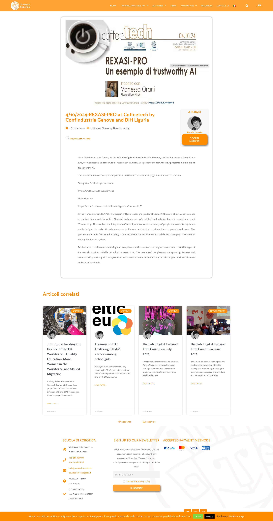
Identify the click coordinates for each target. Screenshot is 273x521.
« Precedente (124, 421)
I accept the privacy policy (138, 481)
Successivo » (149, 421)
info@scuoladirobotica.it (80, 468)
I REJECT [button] (209, 516)
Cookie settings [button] (236, 516)
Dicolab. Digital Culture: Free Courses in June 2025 (208, 349)
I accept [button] (198, 516)
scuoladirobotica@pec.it (80, 472)
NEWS (173, 5)
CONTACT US (223, 5)
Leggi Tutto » (52, 403)
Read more (222, 516)
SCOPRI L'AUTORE (194, 139)
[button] (247, 5)
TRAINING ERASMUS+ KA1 (132, 5)
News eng (107, 128)
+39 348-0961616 (76, 457)
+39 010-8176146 (76, 462)
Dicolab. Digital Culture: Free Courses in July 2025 (160, 349)
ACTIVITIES (157, 5)
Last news (96, 128)
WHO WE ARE (187, 5)
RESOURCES (206, 5)
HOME (113, 5)
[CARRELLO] (259, 5)
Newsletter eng (121, 128)
